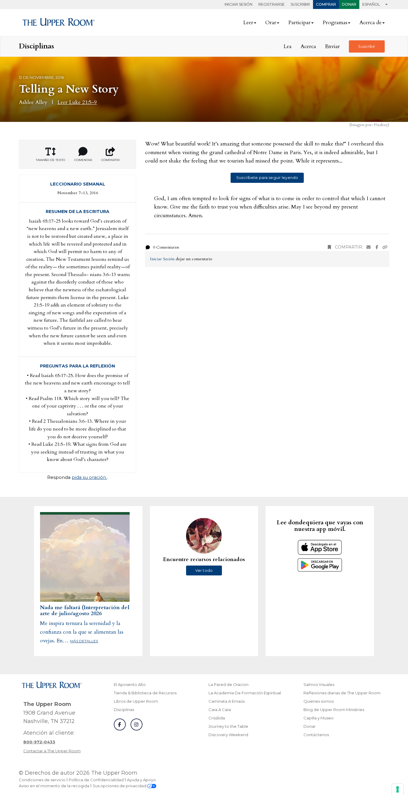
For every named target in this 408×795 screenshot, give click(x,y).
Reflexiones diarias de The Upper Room (342, 692)
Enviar (332, 46)
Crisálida (216, 718)
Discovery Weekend (228, 734)
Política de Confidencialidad (96, 779)
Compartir (110, 160)
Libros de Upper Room (136, 701)
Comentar (83, 160)
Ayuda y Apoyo (141, 779)
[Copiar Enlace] (385, 247)
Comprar (326, 4)
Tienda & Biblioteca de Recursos (145, 692)
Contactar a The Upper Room (52, 750)
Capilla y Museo (318, 718)
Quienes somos (318, 701)
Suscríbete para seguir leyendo (267, 177)
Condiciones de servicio (42, 779)
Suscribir (300, 4)
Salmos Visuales (318, 684)
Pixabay (381, 125)
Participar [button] (299, 22)
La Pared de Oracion (228, 684)
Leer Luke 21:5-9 (77, 102)
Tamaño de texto (50, 160)
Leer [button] (248, 22)
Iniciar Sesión (238, 4)
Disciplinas (124, 709)
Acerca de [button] (370, 22)
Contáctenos (316, 734)
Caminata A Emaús (226, 701)
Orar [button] (270, 22)
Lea (287, 46)
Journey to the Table (228, 726)
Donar (349, 4)
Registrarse (271, 4)
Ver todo (204, 570)
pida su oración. (89, 477)
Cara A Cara (219, 709)
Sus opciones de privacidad (120, 785)
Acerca (308, 46)
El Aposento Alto (130, 684)
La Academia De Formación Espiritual (244, 692)
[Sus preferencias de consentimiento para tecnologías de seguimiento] (397, 789)
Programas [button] (335, 22)
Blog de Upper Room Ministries (333, 709)
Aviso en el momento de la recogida (54, 785)
